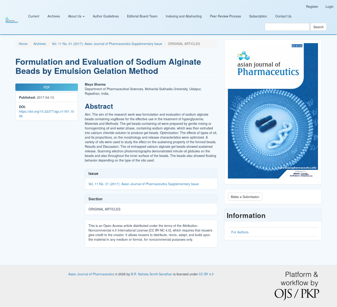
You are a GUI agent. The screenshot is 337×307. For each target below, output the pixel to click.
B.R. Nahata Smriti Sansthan (152, 274)
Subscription (258, 16)
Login (330, 6)
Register (312, 6)
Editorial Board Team (142, 16)
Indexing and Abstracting (184, 16)
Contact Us (283, 16)
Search (318, 27)
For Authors (240, 232)
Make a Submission (245, 196)
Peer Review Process (225, 16)
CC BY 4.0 (206, 274)
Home (23, 43)
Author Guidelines (106, 16)
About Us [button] (75, 16)
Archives (53, 16)
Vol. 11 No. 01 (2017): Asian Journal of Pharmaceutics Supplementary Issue (107, 43)
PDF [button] (47, 87)
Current (33, 16)
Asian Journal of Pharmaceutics (91, 274)
